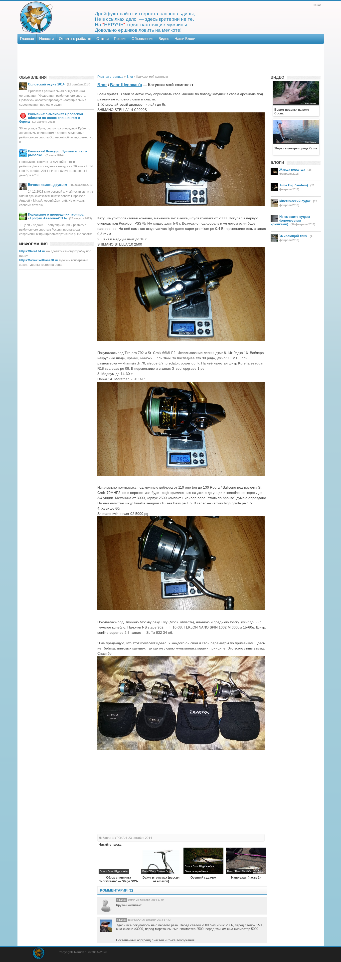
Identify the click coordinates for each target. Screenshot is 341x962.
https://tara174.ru (32, 251)
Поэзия (120, 38)
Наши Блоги (184, 38)
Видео (164, 38)
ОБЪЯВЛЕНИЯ (33, 77)
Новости (46, 38)
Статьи (102, 38)
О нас (317, 4)
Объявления (142, 38)
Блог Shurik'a (243, 871)
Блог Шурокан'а (126, 85)
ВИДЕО (277, 77)
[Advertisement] (170, 58)
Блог (102, 85)
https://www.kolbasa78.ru (38, 260)
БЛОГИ (277, 162)
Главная (27, 38)
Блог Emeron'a (159, 871)
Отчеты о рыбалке (75, 38)
